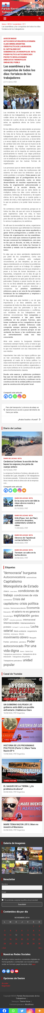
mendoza (7, 634)
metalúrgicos (14, 634)
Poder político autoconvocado (18, 54)
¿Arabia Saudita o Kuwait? (28, 420)
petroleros (22, 642)
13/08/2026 (8, 754)
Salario (22, 651)
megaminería (32, 631)
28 (28, 944)
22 (33, 939)
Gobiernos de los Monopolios (17, 52)
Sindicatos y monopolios (15, 60)
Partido (6, 642)
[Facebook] (6, 396)
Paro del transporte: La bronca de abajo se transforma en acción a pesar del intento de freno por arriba (23, 409)
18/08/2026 (8, 713)
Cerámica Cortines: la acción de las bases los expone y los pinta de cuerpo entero (21, 464)
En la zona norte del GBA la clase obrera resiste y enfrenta (27, 503)
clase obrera (13, 591)
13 (22, 935)
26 (16, 944)
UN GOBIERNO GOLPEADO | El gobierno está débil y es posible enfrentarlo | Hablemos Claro (19, 707)
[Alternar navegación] (5, 18)
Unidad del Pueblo (12, 62)
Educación (7, 612)
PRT (15, 82)
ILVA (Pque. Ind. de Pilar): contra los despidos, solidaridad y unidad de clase (26, 521)
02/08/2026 (8, 830)
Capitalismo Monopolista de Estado (21, 583)
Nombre (5, 884)
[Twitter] (10, 396)
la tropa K (15, 627)
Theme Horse (25, 1001)
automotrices (31, 577)
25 (10, 944)
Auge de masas (10, 38)
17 (5, 939)
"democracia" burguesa (20, 573)
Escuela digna (8, 616)
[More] (24, 396)
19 (16, 939)
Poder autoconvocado (19, 644)
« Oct (4, 948)
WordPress (29, 1004)
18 (10, 939)
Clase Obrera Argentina (14, 44)
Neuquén (33, 638)
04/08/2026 (8, 792)
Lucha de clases (24, 627)
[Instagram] (19, 396)
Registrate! (6, 986)
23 (39, 939)
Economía (33, 607)
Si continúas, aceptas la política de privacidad (21, 900)
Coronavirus (8, 600)
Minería (21, 634)
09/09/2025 (19, 543)
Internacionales (11, 623)
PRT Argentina (19, 713)
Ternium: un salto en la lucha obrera (25, 553)
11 (10, 935)
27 (22, 944)
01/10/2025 (19, 508)
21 (28, 939)
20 (22, 939)
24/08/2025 (19, 558)
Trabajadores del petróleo (21, 657)
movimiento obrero (16, 637)
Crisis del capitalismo (14, 601)
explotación (22, 615)
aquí (33, 964)
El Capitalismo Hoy (12, 49)
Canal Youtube (10, 699)
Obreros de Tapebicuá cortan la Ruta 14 (25, 539)
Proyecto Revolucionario (15, 57)
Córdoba (7, 608)
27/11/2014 (8, 82)
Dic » (40, 948)
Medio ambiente (20, 631)
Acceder (5, 983)
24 (5, 944)
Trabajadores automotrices (13, 654)
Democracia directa (18, 608)
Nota (33, 52)
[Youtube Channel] (16, 971)
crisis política (29, 603)
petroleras (14, 642)
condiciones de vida (26, 595)
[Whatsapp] (15, 396)
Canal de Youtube (12, 673)
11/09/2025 (19, 528)
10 (5, 935)
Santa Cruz (29, 651)
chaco (6, 591)
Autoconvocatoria (14, 577)
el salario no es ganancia (26, 611)
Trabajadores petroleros (13, 661)
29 (33, 944)
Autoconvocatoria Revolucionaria (19, 41)
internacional (29, 619)
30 (39, 944)
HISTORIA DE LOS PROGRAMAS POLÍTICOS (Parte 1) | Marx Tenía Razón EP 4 (20, 748)
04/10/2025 (8, 470)
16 (39, 935)
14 (28, 935)
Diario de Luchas (12, 428)
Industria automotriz (16, 620)
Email (4, 892)
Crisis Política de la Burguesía (17, 46)
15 (33, 935)
